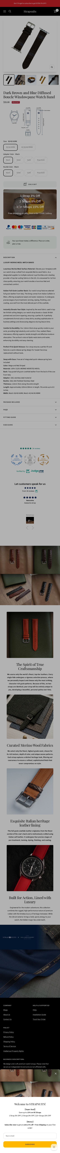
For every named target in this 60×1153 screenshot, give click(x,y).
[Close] (56, 1074)
